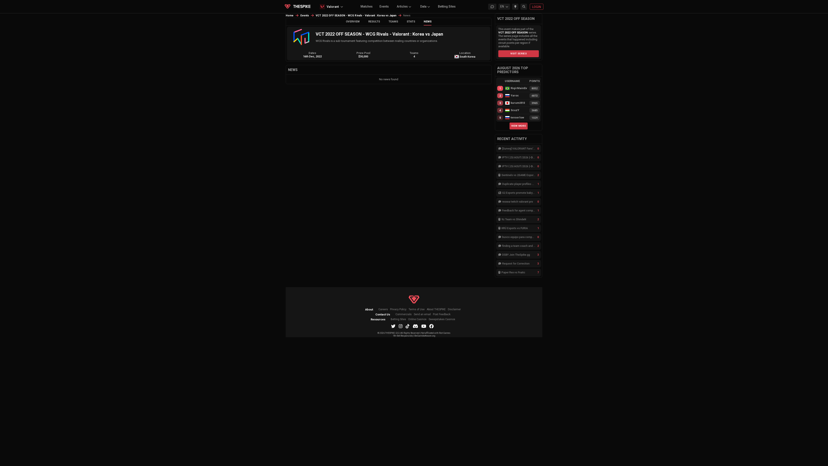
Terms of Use (417, 309)
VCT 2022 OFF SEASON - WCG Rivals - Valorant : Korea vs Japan (356, 15)
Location (464, 53)
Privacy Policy (398, 309)
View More (518, 125)
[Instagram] (401, 326)
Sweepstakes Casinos (442, 319)
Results (374, 21)
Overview (353, 21)
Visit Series (518, 53)
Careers (383, 309)
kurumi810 (518, 102)
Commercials (403, 314)
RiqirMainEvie (519, 88)
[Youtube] (423, 326)
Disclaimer (454, 309)
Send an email (422, 314)
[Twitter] (393, 326)
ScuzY (515, 110)
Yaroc (515, 95)
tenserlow (517, 117)
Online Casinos (417, 319)
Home (290, 15)
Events (384, 6)
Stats (411, 21)
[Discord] (415, 326)
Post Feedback (441, 314)
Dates (312, 53)
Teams (393, 21)
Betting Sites (447, 6)
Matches (367, 6)
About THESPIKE (436, 309)
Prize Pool (363, 53)
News (427, 21)
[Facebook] (431, 326)
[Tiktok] (407, 326)
